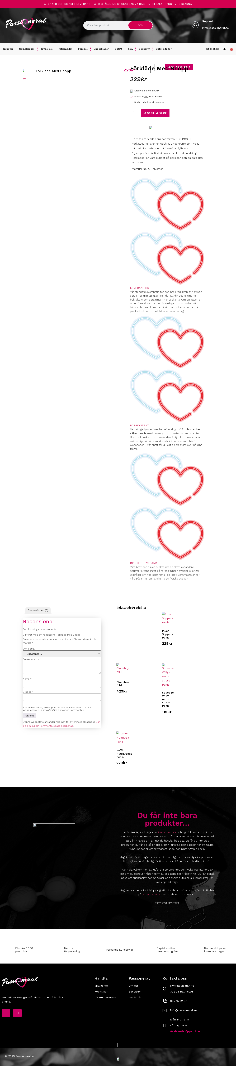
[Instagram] (17, 1013)
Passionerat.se (167, 832)
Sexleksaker (26, 48)
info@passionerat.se (215, 28)
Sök (140, 25)
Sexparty (144, 48)
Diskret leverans (143, 563)
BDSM (118, 48)
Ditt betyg (29, 648)
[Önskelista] (202, 49)
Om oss (134, 985)
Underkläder (101, 48)
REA (130, 48)
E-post (28, 692)
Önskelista (212, 48)
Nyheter (8, 48)
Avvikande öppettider (185, 1031)
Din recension (32, 659)
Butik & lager (164, 48)
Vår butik (135, 997)
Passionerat (139, 425)
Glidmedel (65, 48)
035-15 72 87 (178, 1001)
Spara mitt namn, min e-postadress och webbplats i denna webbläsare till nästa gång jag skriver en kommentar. (57, 708)
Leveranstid (139, 287)
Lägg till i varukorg (155, 113)
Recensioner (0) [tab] (38, 610)
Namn (27, 679)
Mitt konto (101, 985)
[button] (24, 79)
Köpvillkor (101, 991)
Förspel (83, 48)
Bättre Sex (46, 48)
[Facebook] (6, 1013)
